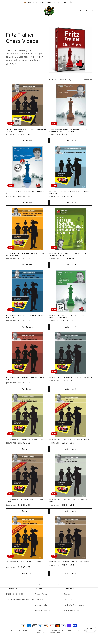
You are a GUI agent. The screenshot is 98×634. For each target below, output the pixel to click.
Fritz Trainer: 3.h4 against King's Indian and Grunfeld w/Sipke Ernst (67, 316)
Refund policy (67, 630)
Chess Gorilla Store (24, 630)
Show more (11, 64)
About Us (68, 600)
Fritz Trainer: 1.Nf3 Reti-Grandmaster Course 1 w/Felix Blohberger (68, 254)
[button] (5, 10)
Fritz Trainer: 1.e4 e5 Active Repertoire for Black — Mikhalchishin (70, 192)
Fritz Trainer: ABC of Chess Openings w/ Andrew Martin (26, 501)
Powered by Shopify (40, 630)
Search (67, 594)
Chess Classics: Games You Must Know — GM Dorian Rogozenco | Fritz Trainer (68, 130)
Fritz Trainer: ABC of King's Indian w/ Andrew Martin (24, 563)
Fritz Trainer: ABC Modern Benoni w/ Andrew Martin (70, 377)
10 (59, 585)
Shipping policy (41, 633)
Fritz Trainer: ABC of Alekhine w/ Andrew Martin (69, 439)
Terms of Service (42, 610)
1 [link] (32, 584)
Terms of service (81, 630)
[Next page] (65, 584)
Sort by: (52, 80)
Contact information (57, 633)
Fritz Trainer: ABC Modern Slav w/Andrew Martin (26, 439)
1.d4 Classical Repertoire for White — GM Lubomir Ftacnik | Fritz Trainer (26, 130)
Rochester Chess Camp (74, 605)
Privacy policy (55, 630)
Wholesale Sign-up (72, 610)
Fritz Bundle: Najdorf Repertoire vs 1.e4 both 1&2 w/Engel (25, 192)
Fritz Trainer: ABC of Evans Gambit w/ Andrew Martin (68, 501)
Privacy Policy (41, 594)
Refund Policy (41, 600)
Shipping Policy (41, 605)
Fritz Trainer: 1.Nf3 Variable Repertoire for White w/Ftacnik (25, 316)
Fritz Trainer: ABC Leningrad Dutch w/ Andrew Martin (25, 378)
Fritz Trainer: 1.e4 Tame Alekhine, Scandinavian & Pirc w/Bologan (26, 254)
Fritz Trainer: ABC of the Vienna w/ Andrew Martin (69, 562)
